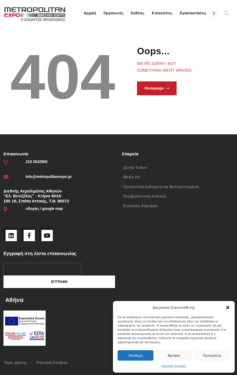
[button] (227, 307)
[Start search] (226, 13)
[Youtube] (47, 235)
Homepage (154, 88)
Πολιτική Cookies (174, 366)
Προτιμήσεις (212, 355)
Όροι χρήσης (16, 363)
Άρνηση (174, 355)
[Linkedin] (11, 235)
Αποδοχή (136, 355)
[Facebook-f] (29, 235)
